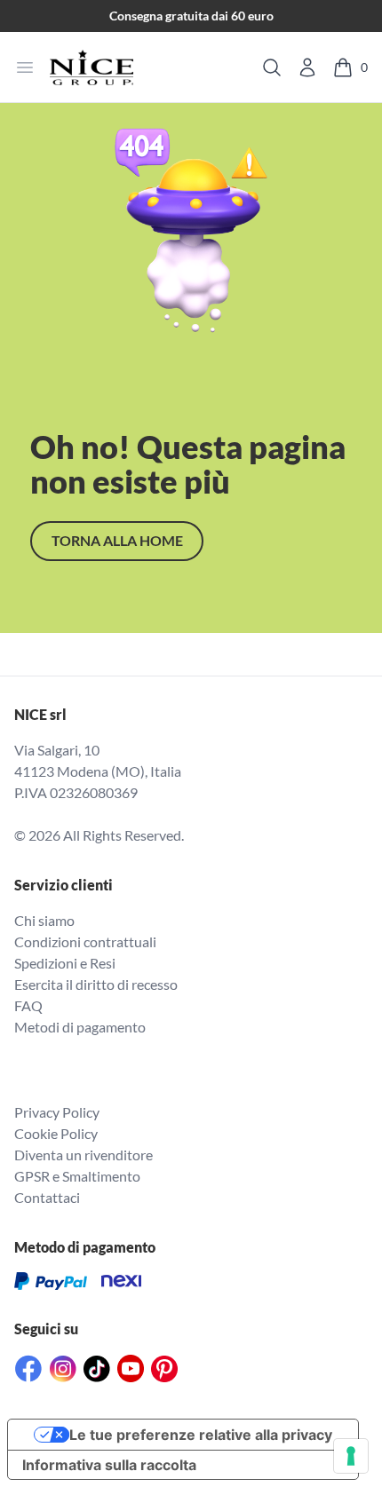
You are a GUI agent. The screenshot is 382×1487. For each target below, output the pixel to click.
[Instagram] (63, 1369)
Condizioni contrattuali (85, 941)
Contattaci (47, 1197)
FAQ (28, 1005)
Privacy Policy (56, 1111)
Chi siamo (44, 920)
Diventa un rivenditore (83, 1154)
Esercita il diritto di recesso (96, 984)
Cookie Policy (56, 1133)
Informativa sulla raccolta (109, 1465)
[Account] (307, 67)
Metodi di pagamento (80, 1026)
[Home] (91, 67)
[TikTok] (97, 1369)
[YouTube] (130, 1368)
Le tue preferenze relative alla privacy (200, 1434)
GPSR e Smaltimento (77, 1175)
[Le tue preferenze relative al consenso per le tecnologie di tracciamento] (351, 1456)
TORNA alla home (117, 540)
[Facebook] (28, 1368)
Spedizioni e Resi (64, 962)
